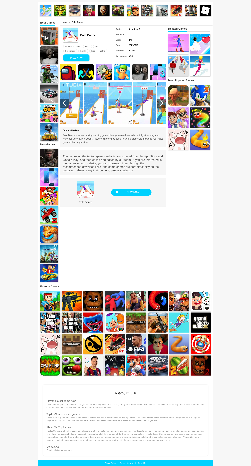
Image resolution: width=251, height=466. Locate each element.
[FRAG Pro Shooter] (158, 323)
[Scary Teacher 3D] (158, 344)
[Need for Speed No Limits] (158, 365)
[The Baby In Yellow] (104, 10)
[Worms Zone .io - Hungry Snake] (158, 301)
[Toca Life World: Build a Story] (115, 323)
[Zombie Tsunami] (72, 365)
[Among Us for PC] (115, 365)
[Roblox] (118, 10)
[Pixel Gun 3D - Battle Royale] (50, 301)
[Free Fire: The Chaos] (176, 10)
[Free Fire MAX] (115, 344)
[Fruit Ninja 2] (179, 365)
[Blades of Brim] (179, 301)
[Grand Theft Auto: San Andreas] (147, 10)
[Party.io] (115, 301)
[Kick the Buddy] (201, 344)
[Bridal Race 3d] (200, 44)
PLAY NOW (76, 58)
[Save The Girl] (179, 323)
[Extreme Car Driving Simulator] (74, 10)
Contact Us (142, 463)
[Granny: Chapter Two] (140, 72)
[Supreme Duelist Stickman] (86, 72)
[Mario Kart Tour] (136, 365)
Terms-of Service (126, 463)
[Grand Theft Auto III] (201, 323)
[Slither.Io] (179, 344)
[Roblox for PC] (205, 10)
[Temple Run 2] (60, 10)
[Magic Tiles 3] (158, 72)
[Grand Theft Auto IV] (72, 323)
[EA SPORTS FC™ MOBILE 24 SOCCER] (136, 344)
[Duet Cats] (50, 344)
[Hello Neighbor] (136, 301)
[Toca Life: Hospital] (201, 301)
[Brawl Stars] (93, 344)
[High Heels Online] (178, 44)
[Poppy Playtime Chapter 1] (93, 323)
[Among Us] (68, 72)
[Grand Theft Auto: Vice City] (50, 323)
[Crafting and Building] (50, 365)
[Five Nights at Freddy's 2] (201, 365)
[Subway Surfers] (133, 10)
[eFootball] (93, 365)
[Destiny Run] (178, 66)
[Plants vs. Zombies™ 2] (104, 72)
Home (65, 22)
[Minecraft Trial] (72, 344)
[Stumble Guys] (122, 72)
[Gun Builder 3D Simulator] (72, 301)
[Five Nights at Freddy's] (93, 301)
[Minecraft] (136, 323)
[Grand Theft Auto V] (191, 10)
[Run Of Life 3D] (200, 66)
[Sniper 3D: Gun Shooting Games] (162, 10)
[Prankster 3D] (89, 10)
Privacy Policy (110, 463)
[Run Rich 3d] (45, 10)
